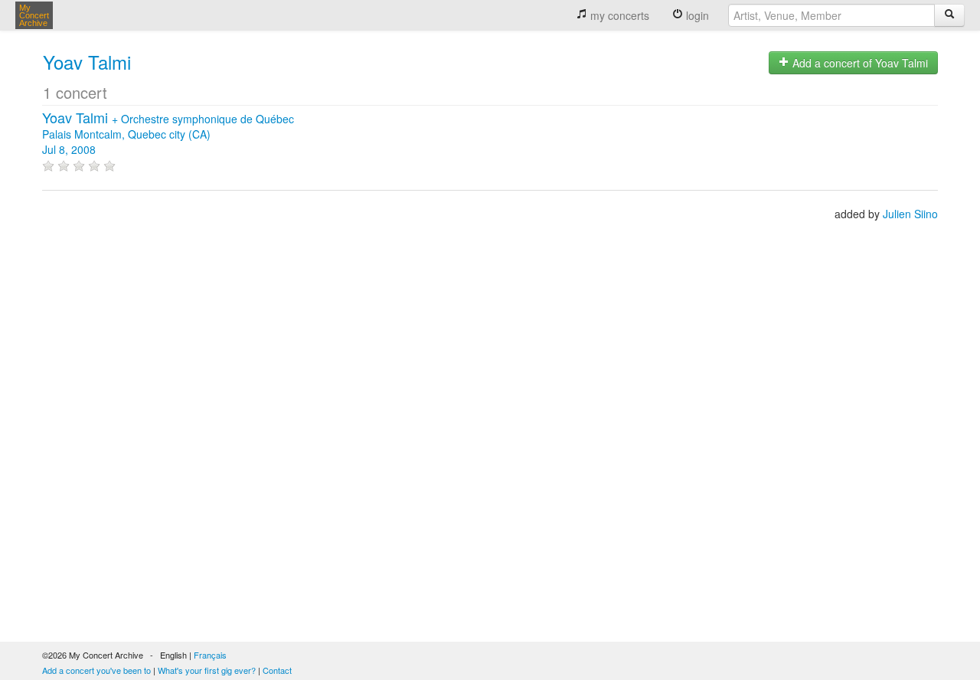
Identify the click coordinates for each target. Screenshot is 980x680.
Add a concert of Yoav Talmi (858, 62)
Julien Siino (910, 213)
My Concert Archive (34, 15)
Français (210, 655)
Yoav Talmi (87, 61)
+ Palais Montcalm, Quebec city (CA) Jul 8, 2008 (168, 134)
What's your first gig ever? (207, 670)
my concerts (618, 15)
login (696, 15)
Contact (277, 670)
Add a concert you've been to (96, 670)
